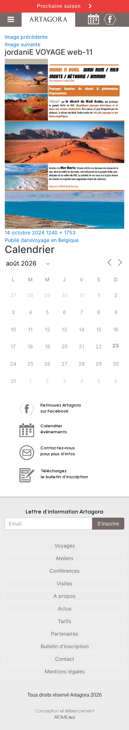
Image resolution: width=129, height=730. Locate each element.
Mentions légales (65, 671)
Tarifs (64, 621)
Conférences (64, 571)
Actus (64, 608)
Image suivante (22, 44)
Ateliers (64, 558)
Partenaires (64, 634)
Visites (64, 583)
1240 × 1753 (60, 232)
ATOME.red (64, 718)
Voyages (64, 545)
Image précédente (26, 37)
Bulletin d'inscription (65, 646)
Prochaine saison (59, 6)
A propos (64, 596)
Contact (64, 659)
